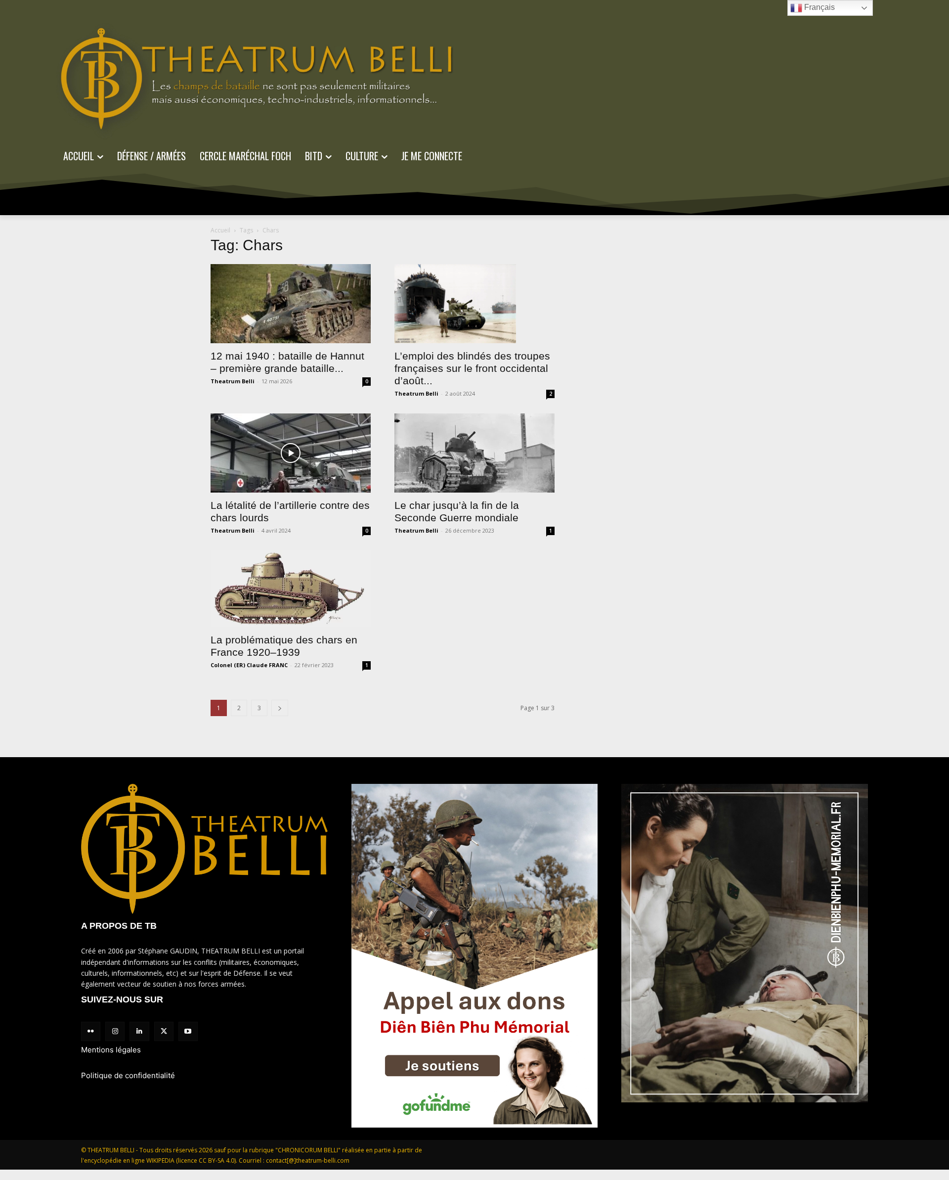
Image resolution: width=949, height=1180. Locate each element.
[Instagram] (115, 1031)
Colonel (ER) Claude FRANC (249, 665)
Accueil (220, 230)
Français (818, 7)
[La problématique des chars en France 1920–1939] (291, 588)
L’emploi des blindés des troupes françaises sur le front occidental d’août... (472, 368)
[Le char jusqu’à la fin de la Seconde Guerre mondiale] (474, 453)
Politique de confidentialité (128, 1075)
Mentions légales (111, 1049)
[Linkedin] (139, 1031)
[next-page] (279, 708)
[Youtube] (188, 1031)
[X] (163, 1031)
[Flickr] (90, 1031)
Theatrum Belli (233, 381)
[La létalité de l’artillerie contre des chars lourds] (291, 453)
